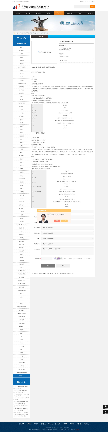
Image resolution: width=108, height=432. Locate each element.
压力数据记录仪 (21, 283)
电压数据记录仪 (21, 270)
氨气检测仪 (21, 326)
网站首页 (18, 13)
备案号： (69, 429)
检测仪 (21, 129)
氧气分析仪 (21, 208)
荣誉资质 (49, 13)
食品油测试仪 (22, 251)
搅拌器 (21, 359)
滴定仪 (21, 172)
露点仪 (21, 99)
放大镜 (21, 343)
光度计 (21, 145)
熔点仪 (21, 175)
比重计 (21, 70)
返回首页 (82, 1)
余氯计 (21, 297)
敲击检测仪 (21, 50)
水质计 (21, 303)
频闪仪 (21, 63)
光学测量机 (21, 93)
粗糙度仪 (22, 60)
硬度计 (21, 333)
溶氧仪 (21, 188)
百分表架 (22, 221)
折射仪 (21, 168)
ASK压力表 (21, 244)
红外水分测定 (22, 103)
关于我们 (28, 13)
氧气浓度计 (21, 205)
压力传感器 (21, 287)
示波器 (21, 109)
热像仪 (21, 47)
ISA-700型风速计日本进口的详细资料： (43, 67)
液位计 (21, 73)
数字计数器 (21, 241)
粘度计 (21, 152)
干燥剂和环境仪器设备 (22, 372)
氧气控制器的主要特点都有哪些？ (21, 412)
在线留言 (88, 1)
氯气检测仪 (21, 310)
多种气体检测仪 (21, 67)
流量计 (21, 349)
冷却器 (21, 356)
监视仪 (21, 182)
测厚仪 (21, 329)
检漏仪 (21, 132)
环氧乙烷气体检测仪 (21, 306)
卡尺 (22, 214)
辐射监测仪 (21, 136)
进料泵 (21, 352)
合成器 (21, 76)
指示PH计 (21, 201)
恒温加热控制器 (21, 369)
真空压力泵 (21, 366)
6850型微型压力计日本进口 (67, 273)
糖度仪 (21, 165)
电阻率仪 (22, 191)
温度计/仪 (21, 346)
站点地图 (79, 424)
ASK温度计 (21, 247)
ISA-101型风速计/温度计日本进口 (44, 273)
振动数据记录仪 (21, 280)
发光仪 (21, 142)
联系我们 (93, 1)
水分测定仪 (21, 260)
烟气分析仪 (21, 116)
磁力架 (21, 218)
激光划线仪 (21, 90)
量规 (22, 231)
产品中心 (59, 13)
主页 (17, 33)
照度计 (21, 119)
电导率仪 (22, 195)
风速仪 (21, 293)
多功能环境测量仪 (22, 290)
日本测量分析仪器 (28, 33)
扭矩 (22, 53)
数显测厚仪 (21, 234)
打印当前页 (64, 60)
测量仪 (21, 237)
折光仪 (21, 122)
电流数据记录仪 (21, 274)
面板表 (21, 185)
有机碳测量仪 (22, 178)
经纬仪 (21, 113)
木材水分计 (21, 264)
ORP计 (21, 198)
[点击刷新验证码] (58, 258)
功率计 (21, 96)
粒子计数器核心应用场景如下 (20, 390)
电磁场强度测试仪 (22, 83)
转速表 (21, 257)
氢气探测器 (21, 320)
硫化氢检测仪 (22, 316)
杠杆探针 (22, 211)
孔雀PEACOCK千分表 (22, 224)
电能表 (21, 80)
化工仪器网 (66, 428)
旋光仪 (21, 162)
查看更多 (21, 375)
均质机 (21, 149)
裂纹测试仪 (21, 228)
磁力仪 (21, 254)
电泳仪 (21, 139)
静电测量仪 (21, 106)
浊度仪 (21, 300)
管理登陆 (86, 424)
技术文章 (69, 13)
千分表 (21, 339)
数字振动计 (21, 277)
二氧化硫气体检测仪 (21, 313)
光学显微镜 (21, 86)
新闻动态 (38, 13)
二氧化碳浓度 (22, 323)
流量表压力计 (22, 362)
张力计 (21, 57)
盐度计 (21, 159)
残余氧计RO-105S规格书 (19, 392)
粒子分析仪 (21, 155)
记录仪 (21, 267)
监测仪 (21, 126)
